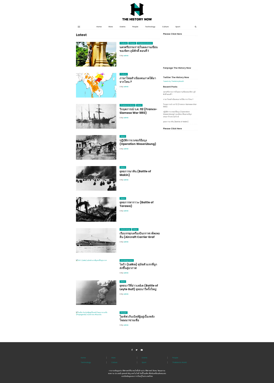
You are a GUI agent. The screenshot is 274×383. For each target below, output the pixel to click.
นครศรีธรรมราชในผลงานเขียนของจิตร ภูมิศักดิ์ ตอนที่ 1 (139, 49)
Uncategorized (127, 260)
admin (126, 56)
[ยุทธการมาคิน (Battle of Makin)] (96, 178)
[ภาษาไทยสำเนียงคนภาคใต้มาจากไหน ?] (96, 85)
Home (99, 26)
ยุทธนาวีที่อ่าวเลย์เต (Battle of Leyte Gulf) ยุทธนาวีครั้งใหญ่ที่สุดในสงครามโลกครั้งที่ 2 (139, 289)
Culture (165, 26)
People (135, 26)
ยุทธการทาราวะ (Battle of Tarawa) (136, 204)
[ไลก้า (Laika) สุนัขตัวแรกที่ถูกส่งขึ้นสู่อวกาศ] (96, 260)
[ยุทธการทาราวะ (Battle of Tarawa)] (96, 209)
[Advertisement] (180, 50)
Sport (177, 26)
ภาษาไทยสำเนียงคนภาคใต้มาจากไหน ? (138, 80)
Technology (150, 26)
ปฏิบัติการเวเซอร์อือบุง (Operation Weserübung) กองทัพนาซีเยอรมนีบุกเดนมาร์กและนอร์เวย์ (177, 114)
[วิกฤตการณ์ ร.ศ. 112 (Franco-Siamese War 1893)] (96, 116)
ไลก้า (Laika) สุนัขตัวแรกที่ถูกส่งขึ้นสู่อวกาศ (138, 266)
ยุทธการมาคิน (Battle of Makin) (135, 173)
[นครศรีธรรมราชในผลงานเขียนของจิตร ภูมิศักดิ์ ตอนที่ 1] (96, 54)
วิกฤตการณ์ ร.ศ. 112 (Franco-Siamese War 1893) (138, 111)
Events (122, 26)
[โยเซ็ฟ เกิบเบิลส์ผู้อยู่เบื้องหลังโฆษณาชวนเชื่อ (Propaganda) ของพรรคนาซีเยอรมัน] (96, 313)
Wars (110, 26)
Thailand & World (145, 43)
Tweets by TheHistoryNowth (173, 81)
